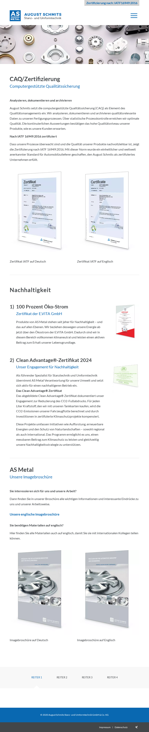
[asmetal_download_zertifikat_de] (41, 214)
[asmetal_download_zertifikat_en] (108, 214)
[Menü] (134, 15)
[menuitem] (134, 15)
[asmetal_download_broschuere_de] (41, 592)
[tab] (36, 679)
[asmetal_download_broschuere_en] (108, 592)
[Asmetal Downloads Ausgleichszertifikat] (126, 376)
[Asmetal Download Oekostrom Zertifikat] (126, 323)
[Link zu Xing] (136, 727)
